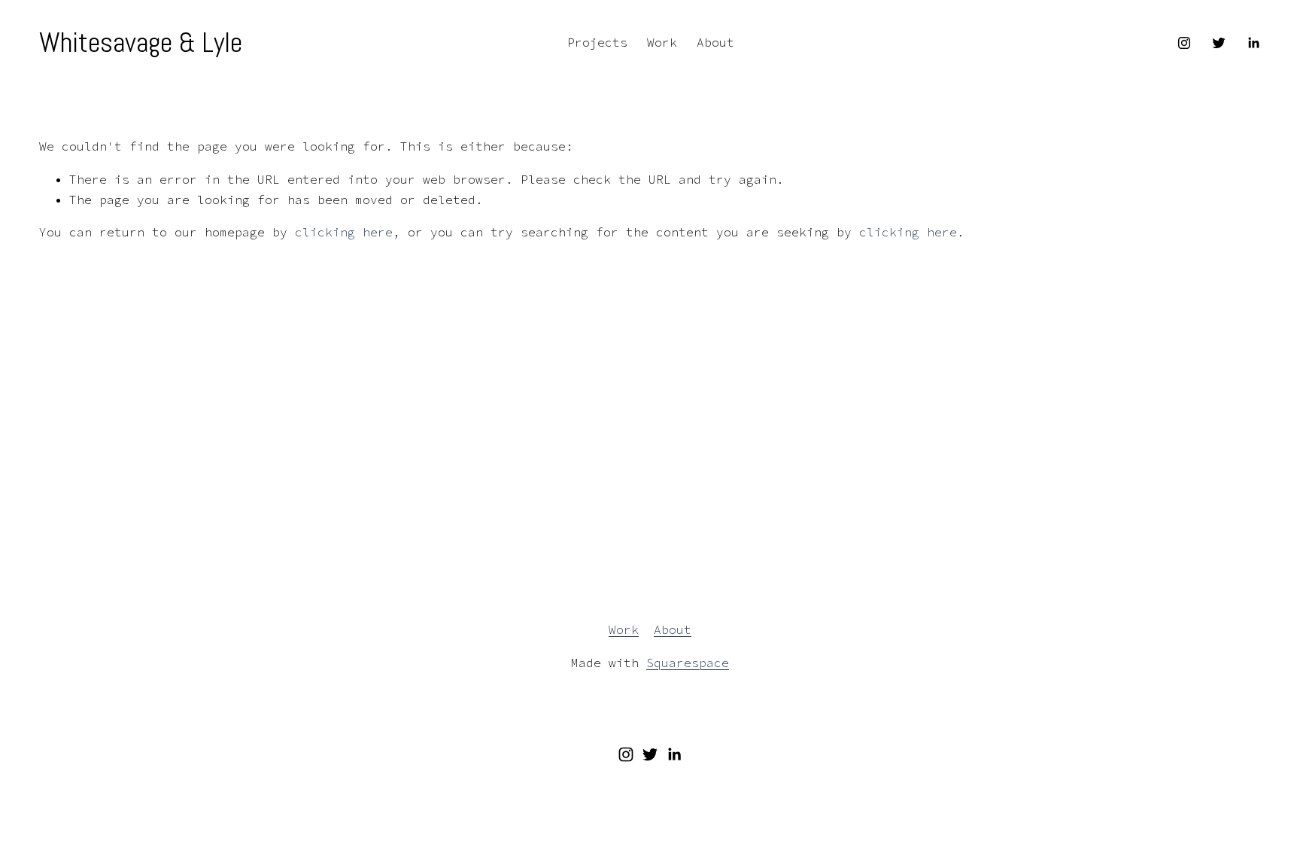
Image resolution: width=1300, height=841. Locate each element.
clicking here (344, 231)
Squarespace (687, 662)
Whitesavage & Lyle (140, 42)
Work (662, 42)
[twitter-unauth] (1218, 42)
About (715, 42)
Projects (597, 42)
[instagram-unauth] (1184, 42)
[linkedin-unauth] (1253, 42)
